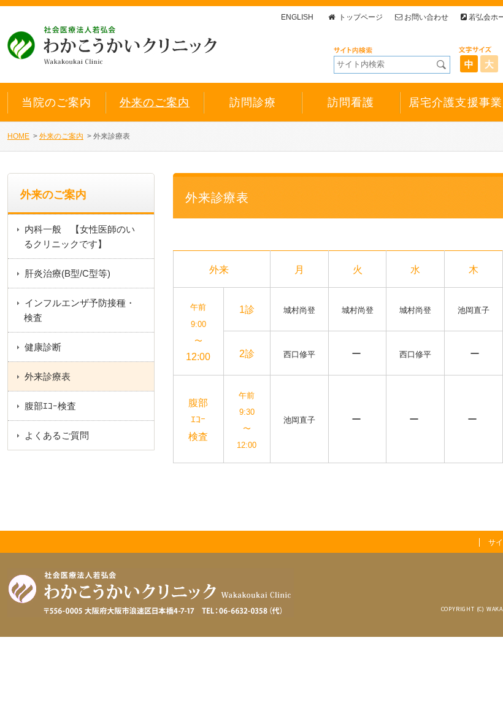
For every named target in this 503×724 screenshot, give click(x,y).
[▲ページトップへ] (479, 700)
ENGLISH (297, 17)
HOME (18, 136)
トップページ (360, 17)
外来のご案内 (61, 136)
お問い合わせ (426, 17)
